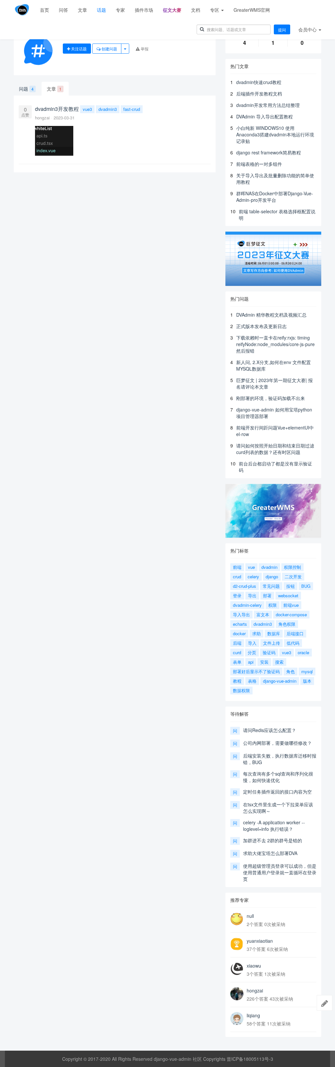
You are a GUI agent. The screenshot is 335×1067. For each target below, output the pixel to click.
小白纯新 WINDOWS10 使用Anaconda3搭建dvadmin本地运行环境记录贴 (275, 134)
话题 (101, 10)
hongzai (43, 117)
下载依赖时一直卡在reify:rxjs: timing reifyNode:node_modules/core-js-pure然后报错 (275, 344)
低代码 (293, 643)
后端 (237, 643)
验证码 (269, 652)
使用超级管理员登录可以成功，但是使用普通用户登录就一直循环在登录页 (279, 872)
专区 (215, 10)
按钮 (290, 586)
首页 (44, 10)
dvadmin (269, 567)
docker (239, 633)
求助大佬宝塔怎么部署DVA (270, 853)
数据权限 (241, 690)
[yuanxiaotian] (236, 944)
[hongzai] (236, 993)
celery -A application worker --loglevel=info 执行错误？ (274, 825)
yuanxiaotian (260, 940)
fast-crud (131, 109)
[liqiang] (236, 1018)
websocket (288, 595)
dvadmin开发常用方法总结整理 (268, 105)
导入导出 (241, 614)
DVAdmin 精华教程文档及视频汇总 (271, 314)
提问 (282, 29)
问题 (26, 88)
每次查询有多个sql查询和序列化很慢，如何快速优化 (278, 776)
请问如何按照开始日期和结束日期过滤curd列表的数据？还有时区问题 (275, 448)
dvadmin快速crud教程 (258, 82)
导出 (252, 595)
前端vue (291, 605)
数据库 (273, 633)
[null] (236, 919)
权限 (272, 605)
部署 (267, 595)
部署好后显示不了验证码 (256, 671)
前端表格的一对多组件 (259, 164)
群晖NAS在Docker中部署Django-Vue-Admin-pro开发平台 (274, 196)
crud (237, 576)
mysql (307, 671)
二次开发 (293, 576)
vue (251, 567)
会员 (307, 29)
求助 (256, 633)
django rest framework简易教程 (268, 152)
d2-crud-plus (244, 586)
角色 (290, 671)
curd (237, 652)
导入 (252, 643)
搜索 (279, 662)
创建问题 (108, 48)
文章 (82, 10)
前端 (237, 567)
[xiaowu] (236, 968)
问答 (63, 10)
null (250, 916)
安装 (264, 662)
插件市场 (144, 10)
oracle (303, 652)
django (272, 576)
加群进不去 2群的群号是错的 (272, 840)
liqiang (253, 1015)
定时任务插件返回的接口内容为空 (277, 791)
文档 (195, 10)
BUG (305, 586)
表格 (252, 681)
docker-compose (291, 614)
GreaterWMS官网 (252, 10)
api (251, 662)
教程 (237, 681)
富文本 (262, 614)
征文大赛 (172, 10)
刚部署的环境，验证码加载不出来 (270, 398)
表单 (237, 662)
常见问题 (271, 586)
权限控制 (292, 567)
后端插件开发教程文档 (259, 93)
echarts (240, 624)
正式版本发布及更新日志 (261, 326)
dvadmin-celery (247, 605)
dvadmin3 (107, 109)
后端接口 (295, 633)
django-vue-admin (279, 681)
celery (253, 576)
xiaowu (254, 965)
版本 (307, 681)
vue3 (87, 109)
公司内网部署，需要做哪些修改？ (277, 743)
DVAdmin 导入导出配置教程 (264, 116)
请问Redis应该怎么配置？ (269, 730)
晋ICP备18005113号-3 (250, 1059)
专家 (120, 10)
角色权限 (286, 624)
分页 (252, 652)
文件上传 (271, 643)
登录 (237, 595)
